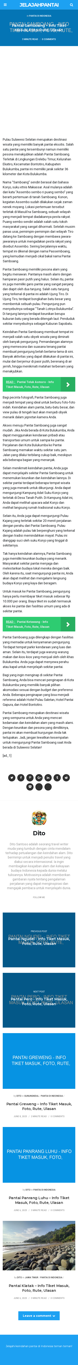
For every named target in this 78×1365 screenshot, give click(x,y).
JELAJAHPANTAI (39, 5)
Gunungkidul (31, 1096)
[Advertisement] (39, 87)
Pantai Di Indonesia (40, 16)
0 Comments (49, 39)
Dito (19, 1096)
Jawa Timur (31, 1277)
